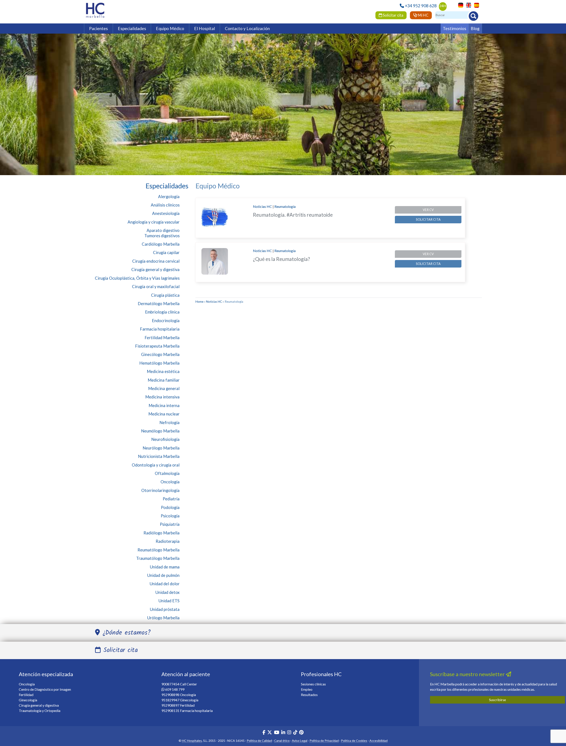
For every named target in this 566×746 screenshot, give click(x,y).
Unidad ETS (169, 600)
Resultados (309, 694)
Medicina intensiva (162, 396)
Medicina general (164, 388)
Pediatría (171, 498)
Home (199, 301)
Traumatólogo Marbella (158, 558)
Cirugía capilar (166, 252)
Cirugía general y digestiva (155, 269)
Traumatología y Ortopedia (39, 710)
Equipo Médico (170, 28)
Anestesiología (166, 213)
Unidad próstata (165, 609)
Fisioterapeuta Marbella (157, 346)
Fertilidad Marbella (162, 337)
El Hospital (204, 28)
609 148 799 (174, 689)
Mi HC (422, 15)
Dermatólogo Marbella (159, 303)
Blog (475, 28)
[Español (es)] (475, 5)
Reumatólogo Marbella (159, 549)
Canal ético (282, 740)
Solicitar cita (392, 15)
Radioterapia (168, 541)
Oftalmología (167, 473)
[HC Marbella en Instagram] (289, 733)
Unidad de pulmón (163, 575)
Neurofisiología (165, 439)
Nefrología (169, 422)
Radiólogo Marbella (161, 532)
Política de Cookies (354, 740)
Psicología (170, 515)
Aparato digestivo (163, 230)
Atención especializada (46, 674)
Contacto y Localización (247, 28)
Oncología (170, 481)
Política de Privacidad (324, 740)
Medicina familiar (164, 380)
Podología (170, 507)
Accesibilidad (378, 740)
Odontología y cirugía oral (156, 465)
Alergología (169, 196)
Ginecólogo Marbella (160, 354)
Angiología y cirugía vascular (154, 222)
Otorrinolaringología (160, 490)
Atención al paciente (185, 674)
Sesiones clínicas (313, 684)
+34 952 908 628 (421, 5)
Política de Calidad (259, 740)
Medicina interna (164, 405)
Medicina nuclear (164, 413)
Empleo (306, 689)
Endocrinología (166, 320)
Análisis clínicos (165, 205)
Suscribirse (497, 700)
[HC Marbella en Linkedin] (283, 733)
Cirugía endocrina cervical (156, 261)
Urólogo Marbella (163, 617)
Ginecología (28, 700)
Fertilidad (26, 694)
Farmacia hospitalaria (160, 329)
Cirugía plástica (165, 295)
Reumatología (285, 206)
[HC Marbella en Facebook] (264, 733)
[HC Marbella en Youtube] (276, 733)
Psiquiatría (170, 524)
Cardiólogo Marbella (161, 244)
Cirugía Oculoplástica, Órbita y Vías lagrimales (137, 278)
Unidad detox (167, 592)
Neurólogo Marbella (161, 448)
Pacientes (98, 28)
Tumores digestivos (162, 235)
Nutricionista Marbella (159, 456)
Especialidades (132, 28)
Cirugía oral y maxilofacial (156, 286)
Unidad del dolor (165, 583)
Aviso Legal (299, 740)
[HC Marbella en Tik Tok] (295, 733)
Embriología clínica (162, 312)
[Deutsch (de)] (459, 5)
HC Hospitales (192, 740)
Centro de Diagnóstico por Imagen (45, 689)
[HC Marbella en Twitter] (270, 733)
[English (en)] (467, 5)
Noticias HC (262, 206)
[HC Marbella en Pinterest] (301, 733)
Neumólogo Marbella (160, 430)
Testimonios (454, 28)
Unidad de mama (165, 566)
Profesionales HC (321, 674)
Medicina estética (163, 371)
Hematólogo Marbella (159, 363)
